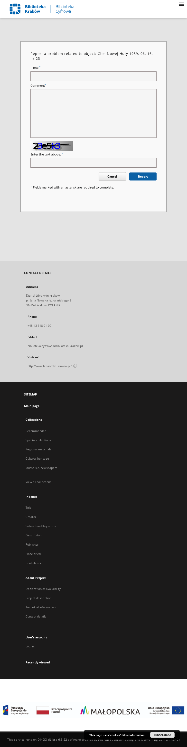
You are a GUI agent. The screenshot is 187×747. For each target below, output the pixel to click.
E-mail (35, 68)
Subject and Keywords (41, 526)
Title (29, 508)
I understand (162, 735)
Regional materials (38, 449)
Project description (38, 598)
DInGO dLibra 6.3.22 (52, 740)
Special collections (38, 440)
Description (33, 535)
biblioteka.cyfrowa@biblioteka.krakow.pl (55, 346)
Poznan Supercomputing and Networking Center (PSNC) (139, 740)
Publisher (32, 544)
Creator (31, 517)
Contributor (33, 563)
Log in (30, 646)
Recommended (36, 431)
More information (133, 735)
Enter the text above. (46, 154)
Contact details (36, 616)
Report (143, 176)
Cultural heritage (37, 458)
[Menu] (181, 4)
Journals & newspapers (41, 468)
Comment (38, 86)
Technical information (41, 607)
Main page (31, 406)
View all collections (38, 482)
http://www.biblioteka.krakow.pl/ (50, 366)
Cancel (112, 176)
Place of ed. (33, 554)
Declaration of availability (43, 589)
